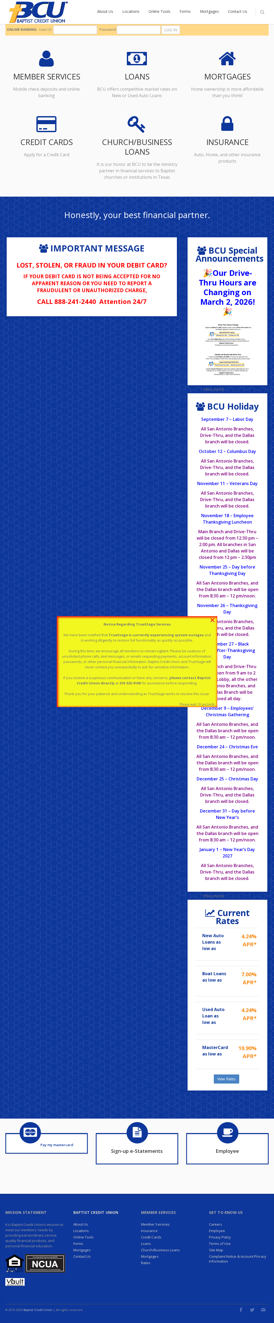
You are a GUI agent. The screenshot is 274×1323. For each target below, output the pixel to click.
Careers (215, 1224)
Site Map (216, 1250)
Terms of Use (220, 1243)
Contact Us (82, 1256)
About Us (80, 1224)
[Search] (262, 12)
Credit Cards (151, 1237)
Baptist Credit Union (96, 1212)
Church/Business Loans (160, 1250)
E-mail (263, 1309)
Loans (146, 1243)
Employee (217, 1230)
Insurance (149, 1230)
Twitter (252, 1309)
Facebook (240, 1309)
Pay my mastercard (56, 1144)
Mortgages (82, 1250)
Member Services (155, 1224)
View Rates (226, 1078)
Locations (81, 1230)
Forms (78, 1243)
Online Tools (83, 1237)
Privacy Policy (220, 1237)
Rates (145, 1262)
